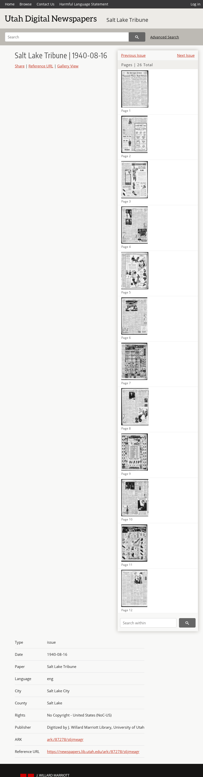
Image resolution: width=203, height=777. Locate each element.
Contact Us (45, 4)
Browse (26, 4)
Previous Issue (133, 55)
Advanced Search (164, 37)
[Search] (137, 37)
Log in (196, 4)
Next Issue (186, 55)
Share (20, 65)
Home (10, 4)
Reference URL (40, 65)
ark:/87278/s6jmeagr (65, 739)
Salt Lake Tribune (127, 19)
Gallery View (67, 65)
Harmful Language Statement (83, 4)
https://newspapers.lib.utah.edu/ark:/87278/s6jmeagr (93, 751)
